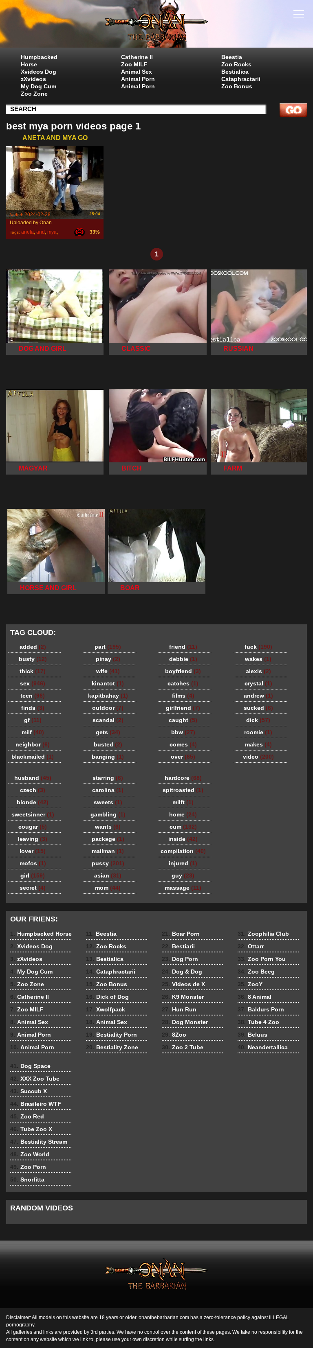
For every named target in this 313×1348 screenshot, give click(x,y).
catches (183, 683)
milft (183, 802)
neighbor (32, 744)
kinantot (108, 683)
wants (108, 826)
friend (183, 646)
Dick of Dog (107, 996)
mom (108, 887)
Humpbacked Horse (39, 61)
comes (183, 744)
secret (33, 887)
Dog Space (30, 1066)
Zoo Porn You (262, 959)
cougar (32, 826)
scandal (108, 720)
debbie (183, 659)
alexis (258, 671)
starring (108, 778)
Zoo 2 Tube (182, 1047)
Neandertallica (263, 1047)
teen (32, 695)
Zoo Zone (34, 93)
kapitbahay (108, 695)
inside (183, 839)
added (33, 646)
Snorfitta (27, 1179)
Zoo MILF (134, 64)
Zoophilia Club (263, 933)
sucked (258, 708)
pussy (108, 863)
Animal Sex (136, 71)
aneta (27, 232)
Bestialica (235, 71)
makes (258, 744)
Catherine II (137, 57)
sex (32, 683)
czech (32, 790)
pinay (108, 659)
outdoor (107, 708)
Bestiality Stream (38, 1141)
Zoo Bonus (236, 86)
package (108, 839)
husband (32, 778)
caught (183, 720)
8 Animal (254, 996)
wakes (258, 659)
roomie (258, 732)
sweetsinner (32, 814)
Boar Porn (181, 933)
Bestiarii (178, 946)
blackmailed (32, 756)
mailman (108, 851)
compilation (183, 851)
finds (32, 708)
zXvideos (33, 79)
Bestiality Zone (112, 1047)
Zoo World (29, 1154)
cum (183, 826)
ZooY (250, 984)
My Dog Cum (38, 86)
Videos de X (183, 984)
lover (33, 851)
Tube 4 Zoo (258, 1022)
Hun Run (179, 1009)
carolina (107, 790)
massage (183, 887)
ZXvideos (156, 25)
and (40, 232)
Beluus (252, 1034)
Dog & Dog (182, 971)
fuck (258, 646)
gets (108, 732)
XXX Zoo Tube (35, 1078)
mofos (33, 863)
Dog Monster (185, 1022)
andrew (258, 695)
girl (32, 875)
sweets (108, 802)
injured (183, 863)
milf (33, 732)
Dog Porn (180, 959)
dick (258, 720)
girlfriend (183, 708)
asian (107, 875)
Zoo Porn (28, 1167)
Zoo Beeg (256, 971)
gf (33, 720)
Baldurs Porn (261, 1009)
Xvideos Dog (38, 71)
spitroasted (183, 790)
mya (52, 232)
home (183, 814)
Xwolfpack (105, 1009)
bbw (183, 732)
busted (108, 744)
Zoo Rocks (236, 64)
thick (33, 671)
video (258, 756)
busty (33, 659)
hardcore (183, 778)
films (183, 695)
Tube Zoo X (31, 1129)
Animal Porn (138, 79)
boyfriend (183, 671)
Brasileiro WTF (35, 1104)
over (183, 756)
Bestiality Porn (111, 1034)
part (108, 646)
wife (108, 671)
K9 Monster (183, 996)
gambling (108, 814)
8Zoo (174, 1034)
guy (183, 875)
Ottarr (251, 946)
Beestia (231, 57)
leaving (32, 839)
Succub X (28, 1091)
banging (108, 756)
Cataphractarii (240, 79)
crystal (258, 683)
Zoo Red (27, 1116)
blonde (32, 802)
